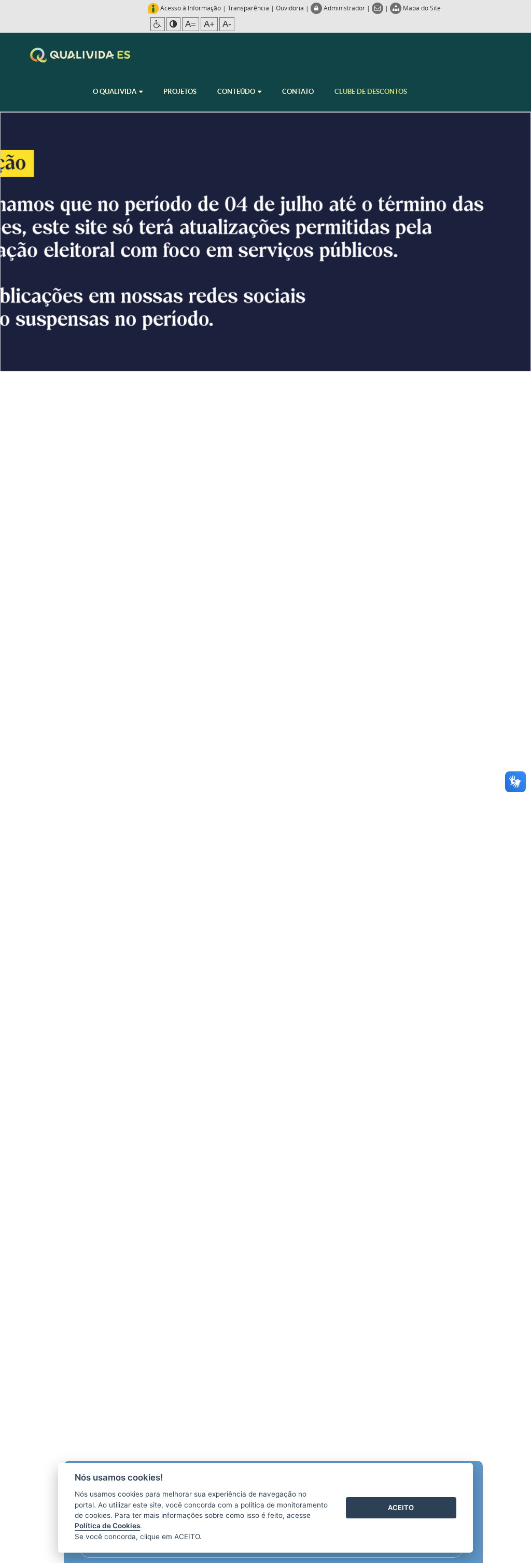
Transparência (248, 8)
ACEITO (401, 1507)
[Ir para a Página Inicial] (80, 55)
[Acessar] (265, 241)
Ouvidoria (290, 8)
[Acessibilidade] (157, 24)
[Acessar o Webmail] (378, 8)
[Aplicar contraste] (173, 24)
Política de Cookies (107, 1525)
